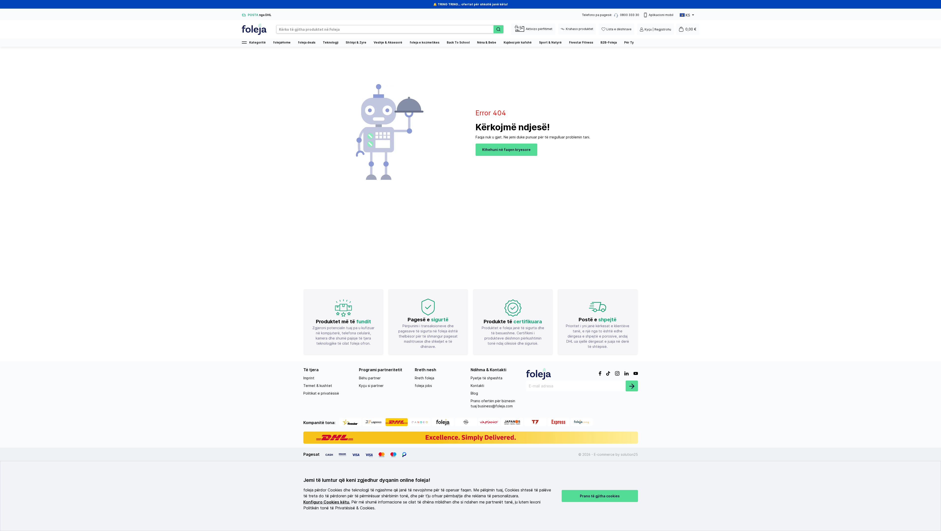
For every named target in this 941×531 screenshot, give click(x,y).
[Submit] (632, 386)
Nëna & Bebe (486, 42)
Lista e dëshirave (619, 29)
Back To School (458, 42)
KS (688, 15)
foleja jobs (423, 386)
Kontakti (477, 386)
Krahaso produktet (579, 29)
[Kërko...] (498, 29)
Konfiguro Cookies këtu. (326, 502)
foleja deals (306, 42)
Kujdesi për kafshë (518, 42)
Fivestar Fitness (581, 42)
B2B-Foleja (609, 42)
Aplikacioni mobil (661, 15)
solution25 (629, 454)
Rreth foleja (424, 378)
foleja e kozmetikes (424, 42)
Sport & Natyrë (550, 42)
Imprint (308, 378)
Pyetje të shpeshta (486, 378)
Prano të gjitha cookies (600, 496)
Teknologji (330, 42)
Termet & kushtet (317, 386)
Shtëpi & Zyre (356, 42)
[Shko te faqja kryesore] (254, 29)
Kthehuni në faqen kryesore (506, 150)
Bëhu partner (370, 378)
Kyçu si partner (371, 386)
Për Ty (629, 42)
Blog (474, 393)
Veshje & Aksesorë (388, 42)
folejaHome (282, 42)
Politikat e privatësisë (321, 393)
